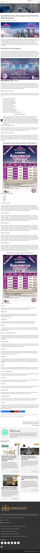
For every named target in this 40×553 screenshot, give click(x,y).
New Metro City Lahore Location (33, 414)
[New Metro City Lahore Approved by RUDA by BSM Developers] (20, 30)
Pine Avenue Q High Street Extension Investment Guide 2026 (29, 478)
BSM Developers (3, 414)
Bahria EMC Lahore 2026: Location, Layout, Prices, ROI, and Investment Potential (9, 458)
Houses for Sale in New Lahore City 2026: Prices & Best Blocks (29, 457)
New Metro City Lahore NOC (5, 416)
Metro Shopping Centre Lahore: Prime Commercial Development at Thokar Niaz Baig (14, 536)
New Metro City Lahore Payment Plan (17, 416)
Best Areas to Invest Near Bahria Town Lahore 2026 (9, 488)
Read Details (15, 471)
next (30, 423)
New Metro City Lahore (22, 414)
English (30, 0)
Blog (16, 20)
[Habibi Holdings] (4, 1)
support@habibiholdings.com (7, 522)
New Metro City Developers (12, 414)
